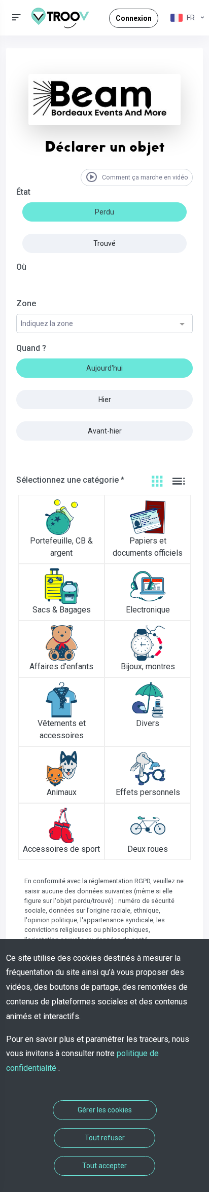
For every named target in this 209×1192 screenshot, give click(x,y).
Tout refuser (105, 1138)
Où (21, 267)
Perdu (104, 212)
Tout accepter (104, 1166)
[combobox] (104, 324)
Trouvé (104, 243)
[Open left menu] (16, 17)
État (23, 192)
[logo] (64, 17)
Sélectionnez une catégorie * (70, 480)
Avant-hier (105, 431)
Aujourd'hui (104, 368)
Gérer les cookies (105, 1110)
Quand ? (31, 348)
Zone (26, 303)
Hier (104, 399)
